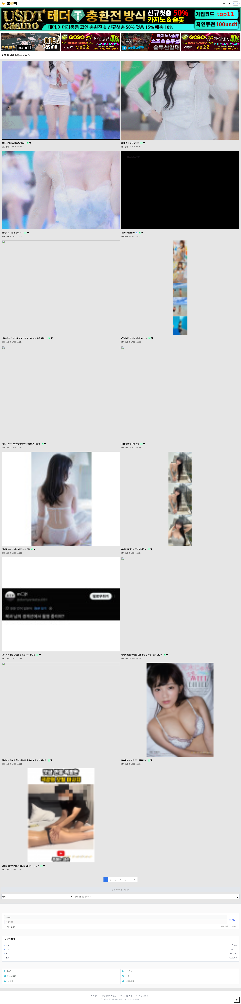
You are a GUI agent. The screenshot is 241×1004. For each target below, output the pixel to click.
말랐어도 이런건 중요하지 (14, 233)
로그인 (235, 3)
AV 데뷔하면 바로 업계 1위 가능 (135, 338)
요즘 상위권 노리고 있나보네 (15, 143)
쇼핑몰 (10, 981)
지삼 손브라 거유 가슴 (131, 444)
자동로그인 (11, 927)
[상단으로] (237, 1000)
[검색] (229, 3)
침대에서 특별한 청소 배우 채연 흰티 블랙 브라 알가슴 (25, 760)
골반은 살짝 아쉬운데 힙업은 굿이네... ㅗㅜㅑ (22, 866)
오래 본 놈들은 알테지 (131, 143)
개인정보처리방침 (109, 996)
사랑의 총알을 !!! (130, 233)
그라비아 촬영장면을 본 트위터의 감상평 (20, 655)
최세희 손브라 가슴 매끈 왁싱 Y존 (17, 549)
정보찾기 (233, 926)
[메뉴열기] (224, 3)
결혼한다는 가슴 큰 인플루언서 (135, 760)
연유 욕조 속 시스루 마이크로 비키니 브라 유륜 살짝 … (26, 338)
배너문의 (94, 996)
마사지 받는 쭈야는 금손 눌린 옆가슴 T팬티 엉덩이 (143, 655)
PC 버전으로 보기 (143, 996)
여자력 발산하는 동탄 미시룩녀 (135, 549)
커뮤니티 (130, 981)
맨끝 (135, 879)
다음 (130, 879)
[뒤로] (2, 55)
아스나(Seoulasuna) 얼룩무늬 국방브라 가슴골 (22, 444)
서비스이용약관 (126, 996)
